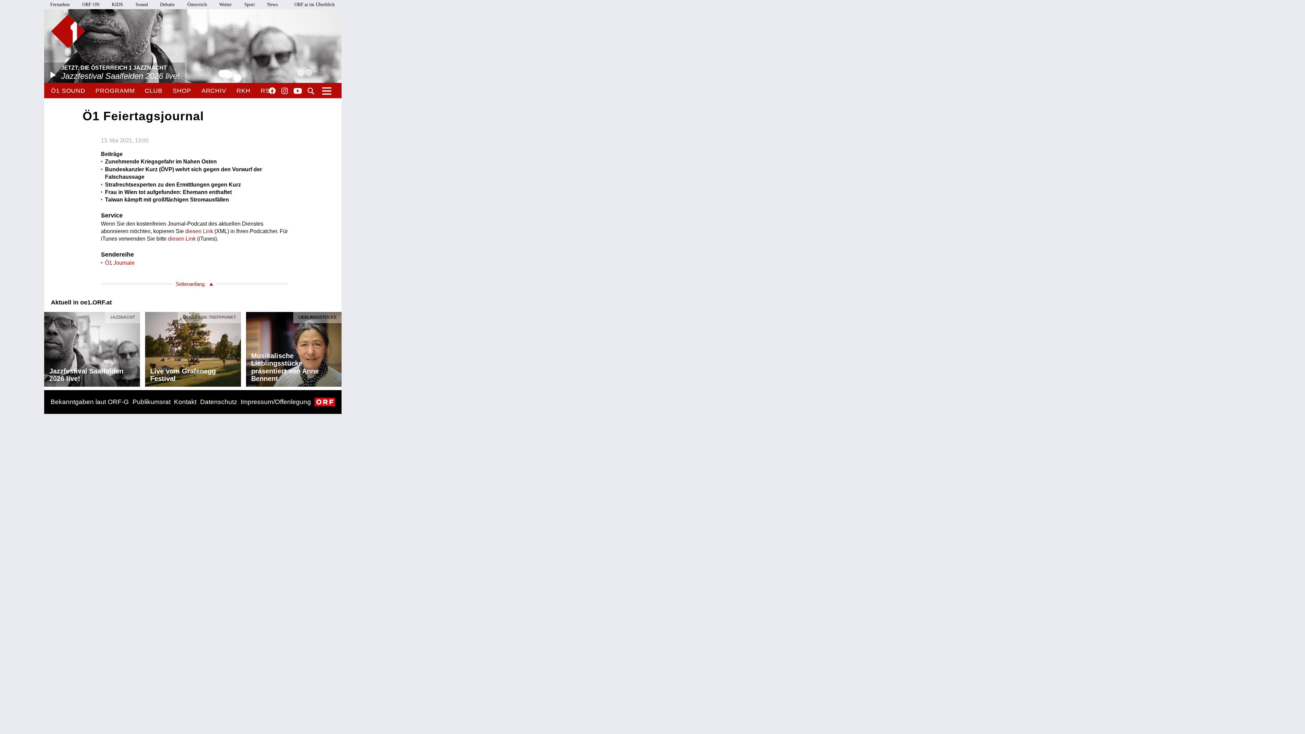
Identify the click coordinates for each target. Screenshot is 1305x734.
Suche (311, 91)
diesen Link (199, 231)
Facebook (272, 90)
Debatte (167, 4)
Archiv (214, 90)
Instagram (284, 91)
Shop (182, 90)
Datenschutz (218, 401)
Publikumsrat (152, 401)
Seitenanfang (190, 284)
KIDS (117, 4)
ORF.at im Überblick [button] (314, 4)
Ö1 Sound (68, 90)
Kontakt (185, 401)
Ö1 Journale (120, 263)
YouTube (298, 91)
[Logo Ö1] (68, 31)
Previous (49, 347)
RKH (243, 90)
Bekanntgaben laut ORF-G (90, 401)
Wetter (225, 4)
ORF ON (91, 4)
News (272, 4)
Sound (142, 4)
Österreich (197, 4)
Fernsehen (60, 4)
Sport (249, 4)
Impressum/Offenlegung (276, 401)
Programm (115, 90)
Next (336, 347)
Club (153, 90)
